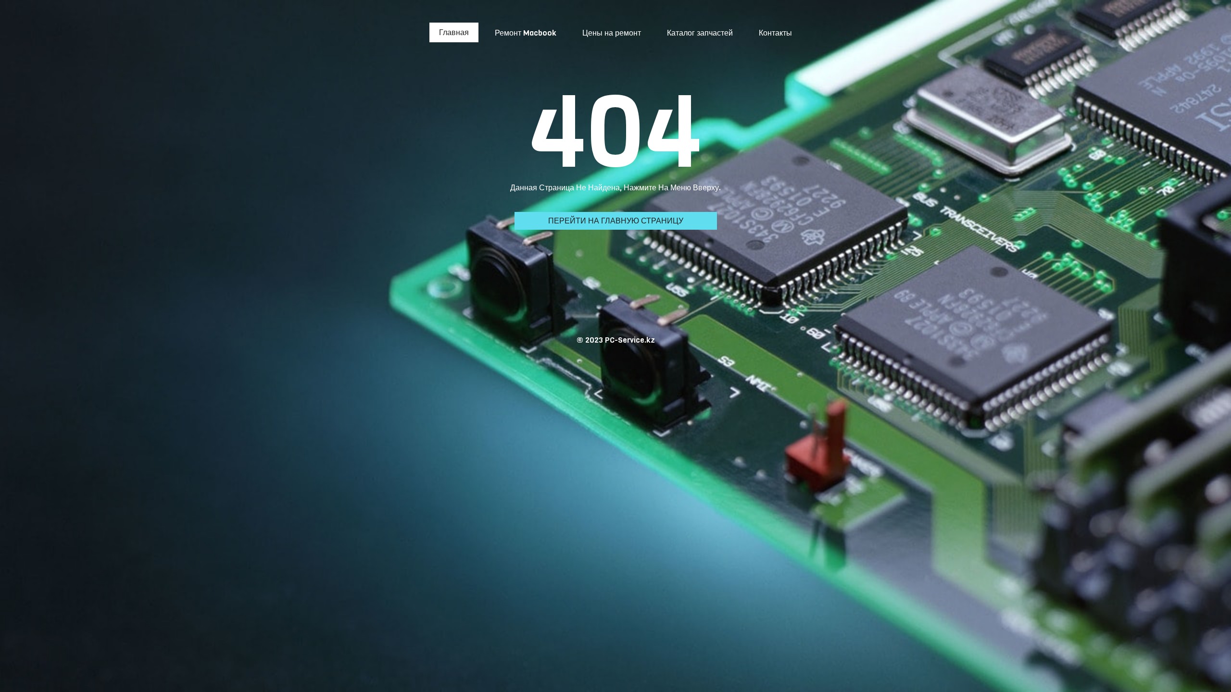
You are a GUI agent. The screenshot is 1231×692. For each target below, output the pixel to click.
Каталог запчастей (700, 33)
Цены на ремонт (611, 33)
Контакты (775, 33)
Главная (454, 32)
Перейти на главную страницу (615, 221)
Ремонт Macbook (525, 33)
